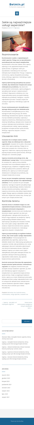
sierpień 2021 (6, 397)
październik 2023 (6, 384)
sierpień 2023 (6, 391)
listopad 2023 (6, 381)
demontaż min (12, 292)
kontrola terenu (20, 292)
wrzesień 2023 (6, 387)
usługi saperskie (15, 294)
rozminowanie (6, 294)
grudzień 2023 (6, 378)
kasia (18, 28)
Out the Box (20, 421)
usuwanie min (24, 294)
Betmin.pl (17, 4)
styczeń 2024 (5, 375)
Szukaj (27, 321)
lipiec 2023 (5, 394)
